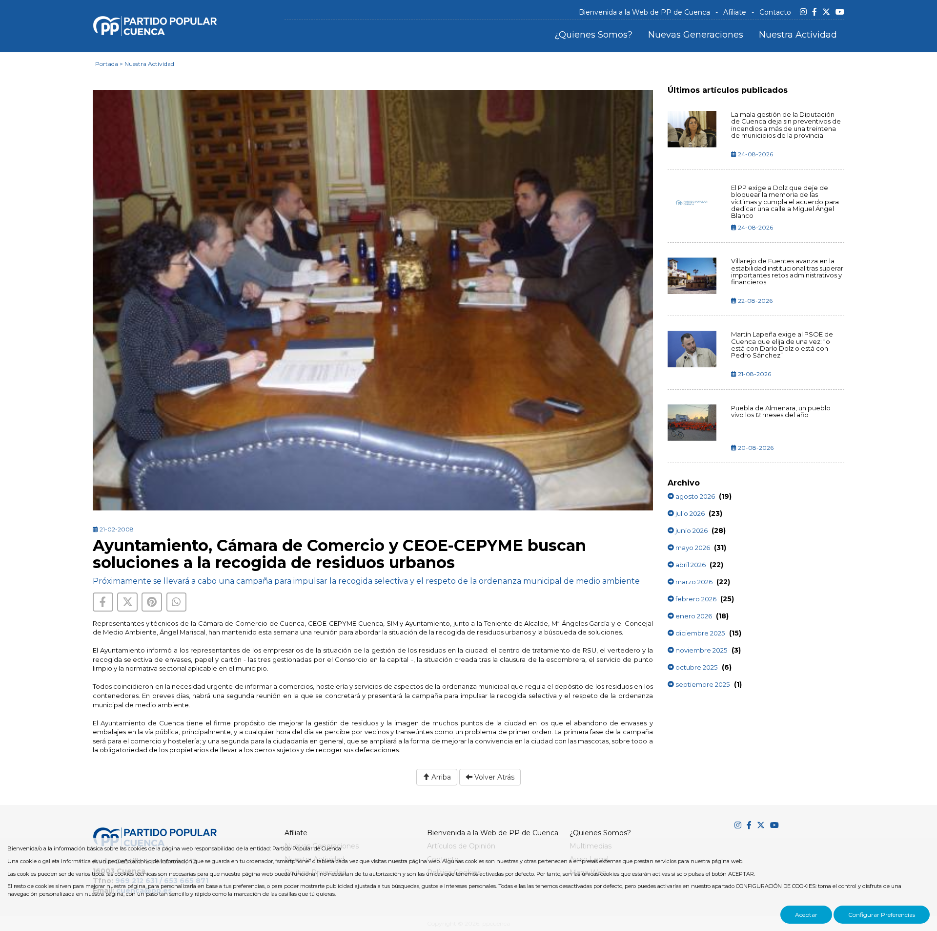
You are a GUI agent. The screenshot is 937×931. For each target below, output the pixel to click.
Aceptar (806, 914)
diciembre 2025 (699, 633)
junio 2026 (691, 530)
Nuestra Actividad (798, 34)
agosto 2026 (694, 496)
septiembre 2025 (702, 684)
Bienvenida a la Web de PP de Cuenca (644, 12)
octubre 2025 (696, 667)
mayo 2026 (692, 547)
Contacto (775, 12)
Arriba (440, 777)
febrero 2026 (695, 599)
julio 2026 (689, 513)
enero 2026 (693, 616)
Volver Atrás (493, 777)
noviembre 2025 (701, 650)
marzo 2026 (693, 582)
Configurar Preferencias (881, 914)
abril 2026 (690, 565)
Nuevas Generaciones (695, 34)
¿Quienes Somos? (593, 34)
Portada (106, 63)
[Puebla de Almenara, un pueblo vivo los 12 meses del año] (692, 422)
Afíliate (734, 12)
